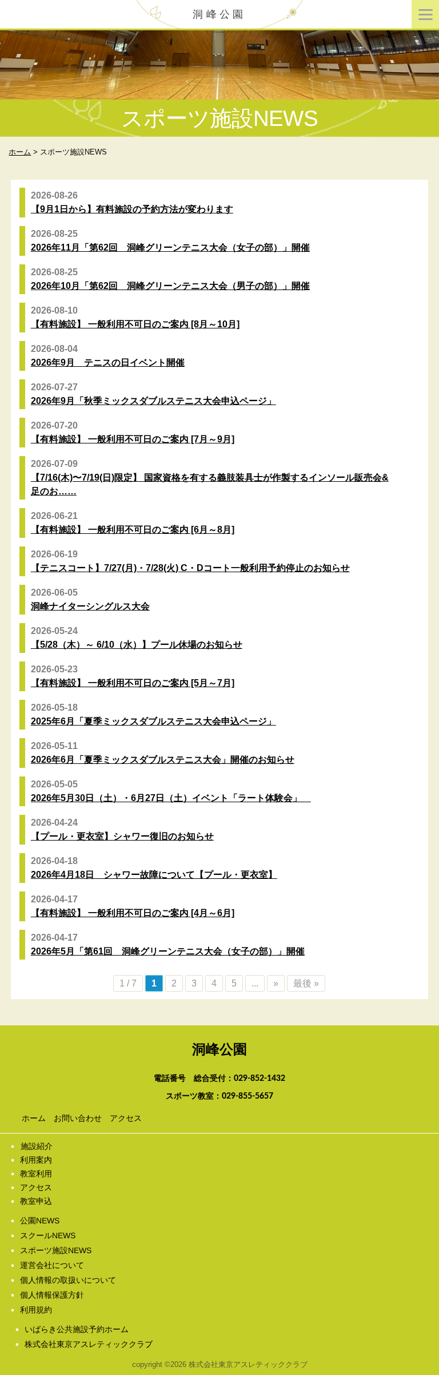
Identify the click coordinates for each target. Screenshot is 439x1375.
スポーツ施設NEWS (55, 1250)
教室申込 (36, 1201)
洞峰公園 (219, 14)
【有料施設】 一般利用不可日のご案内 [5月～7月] (132, 683)
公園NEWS (39, 1220)
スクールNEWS (47, 1235)
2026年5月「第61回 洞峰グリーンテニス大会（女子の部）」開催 (168, 951)
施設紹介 (36, 1146)
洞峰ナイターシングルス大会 (90, 606)
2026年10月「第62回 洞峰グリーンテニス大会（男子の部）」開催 (170, 286)
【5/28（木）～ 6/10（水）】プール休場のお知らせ (136, 644)
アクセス (126, 1118)
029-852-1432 (259, 1079)
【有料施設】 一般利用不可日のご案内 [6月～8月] (132, 529)
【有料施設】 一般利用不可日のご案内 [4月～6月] (132, 913)
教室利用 (36, 1173)
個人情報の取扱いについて (68, 1280)
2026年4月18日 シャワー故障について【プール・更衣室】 (154, 874)
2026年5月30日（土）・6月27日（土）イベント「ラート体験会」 (171, 798)
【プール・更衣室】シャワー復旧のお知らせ (122, 836)
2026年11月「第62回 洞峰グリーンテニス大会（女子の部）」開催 (170, 247)
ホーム (34, 1118)
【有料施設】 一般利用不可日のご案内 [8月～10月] (135, 324)
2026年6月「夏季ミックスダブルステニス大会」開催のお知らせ (162, 759)
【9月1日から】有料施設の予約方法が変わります (132, 209)
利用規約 (36, 1309)
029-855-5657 (247, 1096)
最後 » (306, 983)
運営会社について (52, 1265)
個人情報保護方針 (52, 1294)
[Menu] (425, 14)
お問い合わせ (78, 1118)
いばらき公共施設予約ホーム (77, 1329)
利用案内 (36, 1159)
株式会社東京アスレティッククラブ (89, 1344)
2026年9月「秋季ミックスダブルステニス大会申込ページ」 (153, 401)
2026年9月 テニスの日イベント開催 (108, 362)
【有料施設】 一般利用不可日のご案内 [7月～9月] (132, 439)
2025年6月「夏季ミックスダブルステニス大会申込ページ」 (153, 721)
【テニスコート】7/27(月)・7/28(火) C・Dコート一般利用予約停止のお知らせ (190, 568)
